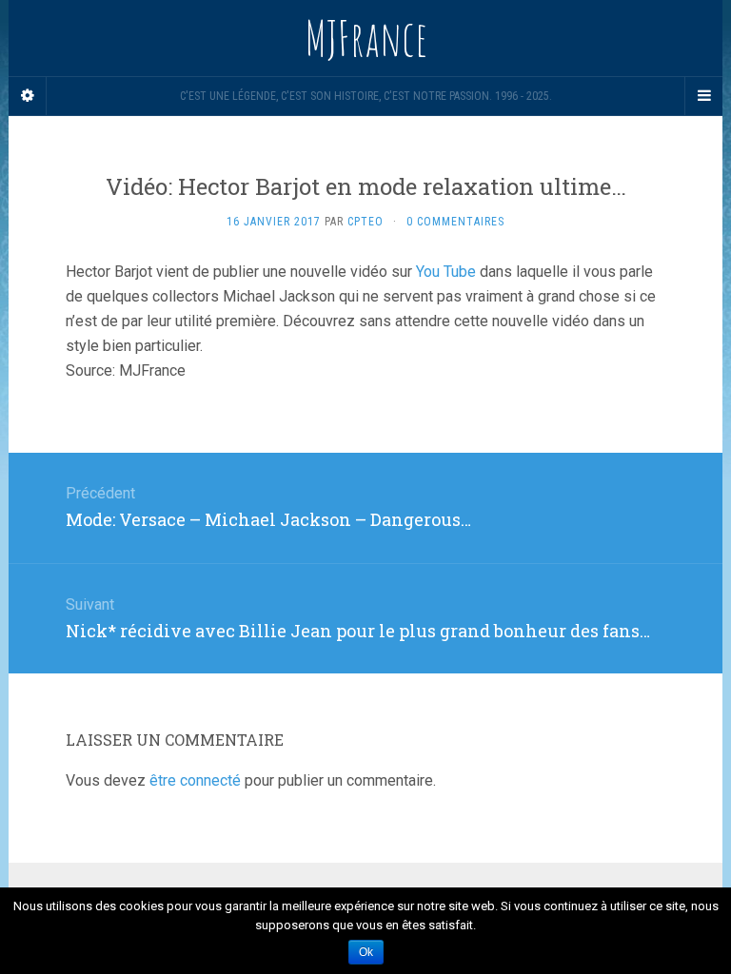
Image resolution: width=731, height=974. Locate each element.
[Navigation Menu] (703, 96)
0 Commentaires (455, 221)
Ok (366, 952)
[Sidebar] (28, 96)
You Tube (446, 272)
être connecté (195, 780)
